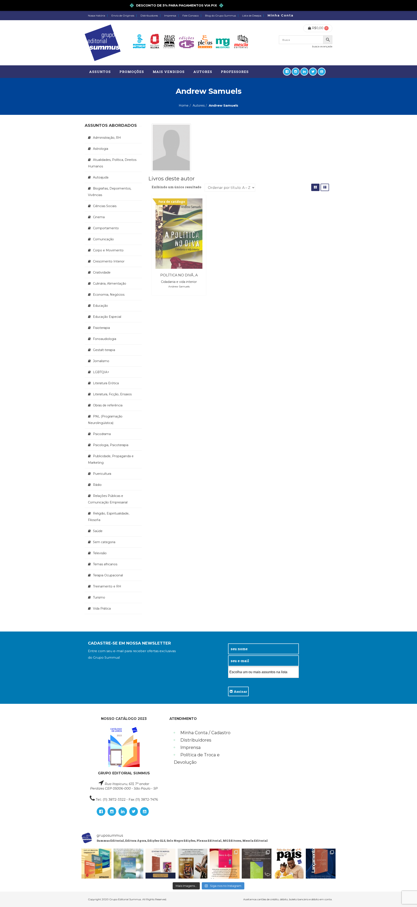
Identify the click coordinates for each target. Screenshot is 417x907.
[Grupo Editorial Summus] (103, 43)
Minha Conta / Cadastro (205, 732)
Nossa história (96, 15)
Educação (100, 306)
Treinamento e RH (107, 586)
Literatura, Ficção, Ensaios (112, 394)
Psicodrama (102, 434)
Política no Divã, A (179, 275)
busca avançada (322, 46)
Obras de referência (107, 405)
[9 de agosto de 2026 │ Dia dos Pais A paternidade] (289, 864)
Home (184, 105)
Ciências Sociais (104, 206)
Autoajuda (100, 177)
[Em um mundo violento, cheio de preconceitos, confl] (96, 864)
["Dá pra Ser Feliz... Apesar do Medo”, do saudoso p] (257, 864)
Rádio (97, 485)
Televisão (100, 553)
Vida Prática (102, 608)
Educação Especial (107, 317)
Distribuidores (149, 15)
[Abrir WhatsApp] (406, 896)
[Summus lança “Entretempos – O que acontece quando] (321, 864)
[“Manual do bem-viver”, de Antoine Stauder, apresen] (129, 864)
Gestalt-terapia (104, 350)
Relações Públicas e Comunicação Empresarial (107, 499)
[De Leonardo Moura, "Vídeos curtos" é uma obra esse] (193, 864)
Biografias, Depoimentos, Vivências (109, 191)
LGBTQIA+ (101, 372)
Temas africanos (105, 564)
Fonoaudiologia (104, 339)
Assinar (240, 691)
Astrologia (100, 149)
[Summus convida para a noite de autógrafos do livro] (160, 864)
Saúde (98, 531)
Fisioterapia (101, 328)
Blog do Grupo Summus (220, 15)
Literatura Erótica (106, 383)
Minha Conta (280, 15)
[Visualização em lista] (325, 187)
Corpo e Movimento (108, 250)
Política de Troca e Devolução (197, 758)
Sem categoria (104, 542)
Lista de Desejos (251, 15)
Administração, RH (107, 138)
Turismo (99, 597)
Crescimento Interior (108, 261)
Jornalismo (101, 361)
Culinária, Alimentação (109, 283)
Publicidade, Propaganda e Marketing (111, 459)
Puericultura (102, 474)
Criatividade (102, 272)
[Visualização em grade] (315, 187)
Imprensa (170, 15)
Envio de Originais (122, 15)
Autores (199, 105)
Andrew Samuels (179, 286)
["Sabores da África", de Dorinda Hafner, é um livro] (225, 864)
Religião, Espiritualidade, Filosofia (108, 516)
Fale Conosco (190, 15)
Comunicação (103, 239)
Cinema (99, 217)
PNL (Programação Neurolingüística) (105, 419)
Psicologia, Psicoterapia (110, 445)
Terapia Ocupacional (108, 575)
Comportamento (106, 228)
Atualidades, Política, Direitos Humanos (112, 163)
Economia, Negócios (108, 295)
